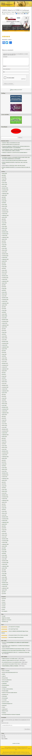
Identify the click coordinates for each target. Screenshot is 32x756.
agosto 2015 (4, 414)
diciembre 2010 (5, 516)
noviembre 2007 (5, 584)
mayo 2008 (4, 573)
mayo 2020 (4, 310)
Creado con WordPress (12, 753)
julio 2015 (4, 416)
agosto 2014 (4, 436)
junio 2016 (4, 396)
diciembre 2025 (5, 188)
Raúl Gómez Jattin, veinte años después (17, 165)
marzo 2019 (4, 336)
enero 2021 (4, 295)
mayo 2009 (4, 551)
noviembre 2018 (5, 343)
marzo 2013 (4, 467)
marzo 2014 (4, 445)
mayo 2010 (4, 529)
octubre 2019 (4, 323)
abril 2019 (4, 334)
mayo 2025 (4, 200)
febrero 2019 (4, 337)
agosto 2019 (4, 326)
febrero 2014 (4, 447)
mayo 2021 (4, 288)
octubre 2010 (4, 520)
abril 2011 (4, 509)
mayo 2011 (4, 507)
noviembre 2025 (5, 189)
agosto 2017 (4, 370)
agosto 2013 (4, 458)
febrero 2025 (4, 206)
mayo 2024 (4, 222)
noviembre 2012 (5, 474)
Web (4, 71)
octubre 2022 (4, 257)
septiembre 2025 (5, 193)
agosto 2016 (4, 392)
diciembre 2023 (5, 231)
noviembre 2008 (5, 562)
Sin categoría (4, 611)
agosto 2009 (4, 546)
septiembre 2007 (5, 588)
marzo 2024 (4, 226)
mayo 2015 (4, 420)
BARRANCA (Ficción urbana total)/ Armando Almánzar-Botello (13, 650)
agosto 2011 (4, 502)
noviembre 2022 (5, 255)
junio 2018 (4, 352)
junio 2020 (4, 308)
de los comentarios (6, 619)
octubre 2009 (4, 542)
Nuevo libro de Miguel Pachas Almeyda (16, 637)
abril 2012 (4, 487)
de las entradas (6, 617)
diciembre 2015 (5, 407)
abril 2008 (4, 575)
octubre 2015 (4, 410)
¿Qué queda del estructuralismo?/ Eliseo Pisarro (11, 663)
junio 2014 (4, 440)
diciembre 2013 (5, 451)
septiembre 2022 (5, 259)
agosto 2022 (4, 261)
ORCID (3, 674)
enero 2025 (4, 208)
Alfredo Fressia (5, 710)
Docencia (9, 12)
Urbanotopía (4, 696)
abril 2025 (4, 202)
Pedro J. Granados (5, 670)
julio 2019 (4, 328)
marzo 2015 (4, 423)
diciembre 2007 (5, 582)
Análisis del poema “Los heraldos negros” (10, 658)
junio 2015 (4, 418)
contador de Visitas (16, 743)
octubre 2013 (4, 454)
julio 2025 (4, 197)
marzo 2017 (4, 379)
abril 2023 (4, 246)
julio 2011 (4, 504)
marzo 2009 (4, 555)
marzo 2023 (4, 248)
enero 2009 (4, 558)
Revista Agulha (5, 698)
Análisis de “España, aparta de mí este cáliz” (10, 660)
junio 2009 (4, 549)
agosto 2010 (4, 524)
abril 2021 (4, 290)
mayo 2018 (4, 354)
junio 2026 (4, 177)
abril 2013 (4, 465)
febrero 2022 (4, 272)
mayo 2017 (4, 376)
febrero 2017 (4, 381)
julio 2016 (4, 394)
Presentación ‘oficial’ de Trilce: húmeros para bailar (18, 635)
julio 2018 (4, 350)
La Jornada (4, 699)
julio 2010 (4, 526)
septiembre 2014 (5, 434)
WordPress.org (5, 621)
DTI (26, 747)
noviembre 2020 (5, 299)
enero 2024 (4, 230)
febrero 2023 (4, 250)
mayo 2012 (4, 485)
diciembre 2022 (5, 253)
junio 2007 (4, 593)
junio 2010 (4, 527)
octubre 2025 (4, 191)
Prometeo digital (5, 690)
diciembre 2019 (5, 319)
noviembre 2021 (5, 277)
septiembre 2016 (5, 390)
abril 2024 (4, 224)
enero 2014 (4, 449)
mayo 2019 (4, 332)
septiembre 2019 (5, 325)
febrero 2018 (4, 359)
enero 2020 (4, 317)
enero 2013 (4, 471)
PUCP (16, 748)
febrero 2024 (4, 228)
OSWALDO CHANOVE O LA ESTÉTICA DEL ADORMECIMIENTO (14, 152)
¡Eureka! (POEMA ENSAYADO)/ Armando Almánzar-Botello (13, 648)
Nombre (5, 66)
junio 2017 (4, 374)
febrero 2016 (4, 403)
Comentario (5, 56)
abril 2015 (4, 421)
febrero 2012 (4, 491)
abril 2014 (4, 443)
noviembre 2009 (5, 540)
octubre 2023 (4, 235)
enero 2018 (4, 361)
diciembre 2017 (5, 363)
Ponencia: (15, 642)
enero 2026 (4, 186)
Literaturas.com (5, 694)
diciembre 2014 (5, 429)
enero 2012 (4, 493)
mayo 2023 (4, 244)
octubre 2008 (4, 564)
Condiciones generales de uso (22, 748)
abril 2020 (4, 312)
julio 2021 (4, 284)
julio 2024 (4, 219)
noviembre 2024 (5, 211)
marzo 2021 (4, 292)
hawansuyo (4, 705)
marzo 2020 (4, 314)
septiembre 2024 (5, 215)
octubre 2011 (4, 498)
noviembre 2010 (5, 518)
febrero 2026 (4, 184)
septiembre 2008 (5, 566)
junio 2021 (4, 286)
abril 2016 (4, 399)
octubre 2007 (4, 586)
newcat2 (3, 607)
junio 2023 (4, 242)
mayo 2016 (4, 398)
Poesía (13, 12)
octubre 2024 (4, 213)
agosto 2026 (4, 173)
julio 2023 (4, 241)
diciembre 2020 (5, 297)
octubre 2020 (4, 301)
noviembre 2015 (5, 409)
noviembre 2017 (5, 365)
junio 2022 (4, 264)
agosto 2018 (4, 348)
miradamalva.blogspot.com (7, 703)
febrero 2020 (4, 315)
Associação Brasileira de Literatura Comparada (11, 714)
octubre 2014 (4, 432)
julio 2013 (4, 460)
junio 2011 (4, 505)
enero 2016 (4, 405)
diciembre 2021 (5, 275)
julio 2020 (4, 306)
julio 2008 (4, 569)
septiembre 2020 (5, 303)
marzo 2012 (4, 489)
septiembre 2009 (5, 544)
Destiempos (4, 687)
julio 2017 (4, 372)
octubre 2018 (4, 345)
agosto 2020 (4, 304)
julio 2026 (4, 175)
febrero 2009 (4, 557)
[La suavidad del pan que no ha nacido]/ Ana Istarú (11, 662)
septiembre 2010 (5, 522)
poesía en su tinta (5, 701)
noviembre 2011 (5, 496)
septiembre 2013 (5, 456)
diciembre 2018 (5, 341)
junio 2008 (4, 571)
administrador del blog (26, 753)
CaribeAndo (4, 683)
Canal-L (3, 707)
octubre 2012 (4, 476)
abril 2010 (4, 531)
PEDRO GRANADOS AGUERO (8, 162)
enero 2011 (4, 515)
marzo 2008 (4, 577)
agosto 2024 (4, 217)
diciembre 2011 (5, 494)
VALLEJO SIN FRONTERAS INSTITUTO (10, 672)
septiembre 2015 (5, 412)
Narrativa (4, 603)
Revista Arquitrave (5, 685)
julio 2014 (4, 438)
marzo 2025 (4, 204)
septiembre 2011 (5, 500)
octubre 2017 (4, 367)
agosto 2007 (4, 589)
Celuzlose (4, 712)
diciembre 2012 (5, 473)
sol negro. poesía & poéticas (7, 688)
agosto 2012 (4, 480)
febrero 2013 (4, 469)
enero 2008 (4, 580)
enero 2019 (4, 339)
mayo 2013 (4, 463)
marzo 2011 (4, 511)
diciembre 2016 (5, 385)
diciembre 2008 (5, 560)
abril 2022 (4, 268)
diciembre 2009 (5, 538)
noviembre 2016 (5, 387)
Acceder (3, 616)
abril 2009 (4, 553)
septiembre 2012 (5, 478)
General (3, 602)
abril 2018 (4, 356)
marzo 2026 (4, 182)
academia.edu (4, 709)
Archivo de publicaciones (7, 679)
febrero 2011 (4, 513)
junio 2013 (4, 462)
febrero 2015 (4, 425)
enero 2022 (4, 273)
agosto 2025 (4, 195)
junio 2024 (4, 220)
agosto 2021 (4, 283)
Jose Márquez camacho (6, 157)
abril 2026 (4, 180)
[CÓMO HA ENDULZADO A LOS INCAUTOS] (10, 144)
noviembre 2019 (5, 321)
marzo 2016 (4, 401)
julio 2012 (4, 482)
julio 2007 (4, 591)
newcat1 (3, 605)
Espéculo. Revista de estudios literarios (9, 692)
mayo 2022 (4, 266)
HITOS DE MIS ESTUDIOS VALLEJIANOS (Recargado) (16, 160)
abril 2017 (4, 378)
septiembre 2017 (5, 368)
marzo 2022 (4, 270)
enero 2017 (4, 383)
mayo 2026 (4, 178)
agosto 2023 (4, 239)
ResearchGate (5, 677)
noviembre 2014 (5, 431)
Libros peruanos (5, 681)
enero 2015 (4, 427)
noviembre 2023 (5, 233)
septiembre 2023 (5, 237)
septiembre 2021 (5, 281)
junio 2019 (4, 330)
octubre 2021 (4, 279)
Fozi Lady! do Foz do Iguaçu (14, 626)
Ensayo (3, 600)
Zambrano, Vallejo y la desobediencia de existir (11, 142)
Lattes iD (4, 676)
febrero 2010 (4, 535)
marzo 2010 (4, 533)
